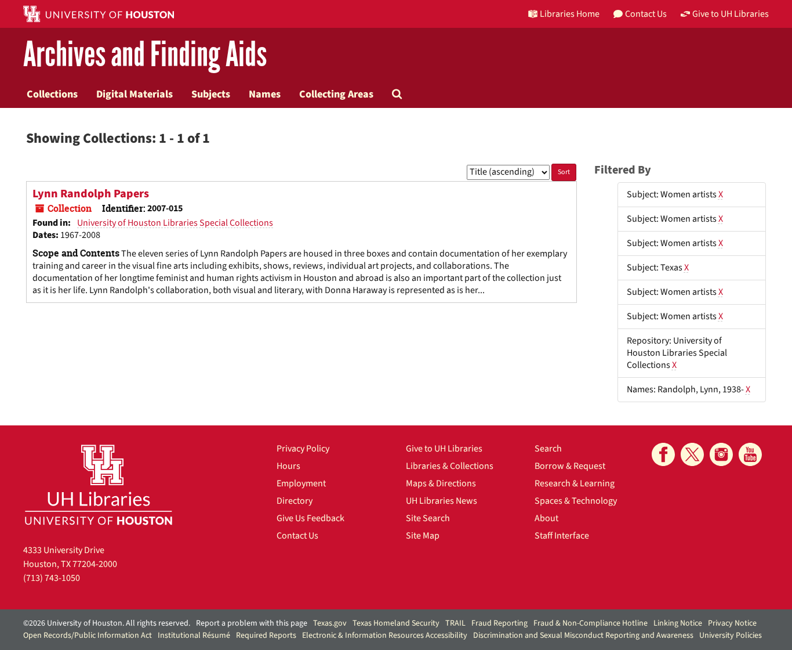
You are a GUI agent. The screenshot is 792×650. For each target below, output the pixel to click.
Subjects (210, 94)
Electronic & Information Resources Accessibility (384, 635)
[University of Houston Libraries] (98, 484)
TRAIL (455, 623)
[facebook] (663, 454)
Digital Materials (134, 94)
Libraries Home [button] (570, 14)
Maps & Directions (441, 483)
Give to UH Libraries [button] (730, 14)
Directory (295, 500)
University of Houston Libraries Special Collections (175, 222)
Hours (288, 466)
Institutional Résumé (194, 635)
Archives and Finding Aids (145, 55)
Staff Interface (562, 535)
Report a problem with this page (251, 623)
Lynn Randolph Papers (90, 194)
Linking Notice (677, 623)
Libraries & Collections (449, 466)
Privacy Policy (303, 448)
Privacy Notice (732, 623)
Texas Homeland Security (396, 623)
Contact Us (297, 535)
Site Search (428, 518)
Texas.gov (330, 623)
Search (548, 448)
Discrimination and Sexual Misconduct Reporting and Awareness (583, 635)
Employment (301, 483)
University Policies (730, 635)
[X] (692, 454)
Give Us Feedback (310, 518)
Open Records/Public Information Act (87, 635)
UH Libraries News (441, 500)
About (546, 518)
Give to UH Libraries (444, 448)
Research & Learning (575, 483)
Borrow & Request (570, 466)
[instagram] (721, 454)
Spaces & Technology (576, 500)
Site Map (422, 535)
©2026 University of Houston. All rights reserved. (106, 623)
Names (265, 94)
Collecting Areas (336, 94)
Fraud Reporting (499, 623)
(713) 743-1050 (51, 578)
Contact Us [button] (646, 14)
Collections (52, 94)
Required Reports (266, 635)
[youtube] (750, 454)
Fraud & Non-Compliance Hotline (590, 623)
